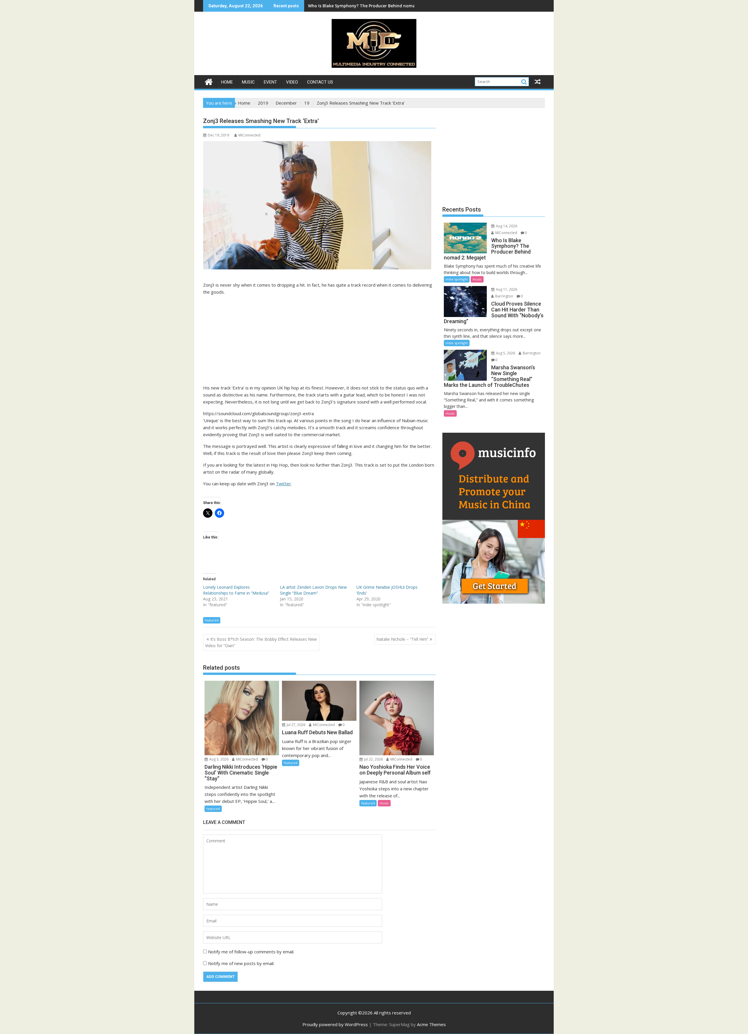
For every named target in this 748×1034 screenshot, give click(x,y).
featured (212, 620)
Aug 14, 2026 (506, 226)
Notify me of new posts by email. (241, 963)
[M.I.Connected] (209, 81)
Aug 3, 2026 (218, 759)
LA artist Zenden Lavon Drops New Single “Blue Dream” (313, 590)
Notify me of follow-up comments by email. (251, 952)
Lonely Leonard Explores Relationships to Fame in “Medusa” (236, 590)
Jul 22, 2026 (373, 759)
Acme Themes (431, 1024)
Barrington (503, 296)
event (270, 82)
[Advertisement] (319, 341)
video (292, 82)
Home (227, 82)
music (248, 82)
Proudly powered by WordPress (335, 1024)
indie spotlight (457, 279)
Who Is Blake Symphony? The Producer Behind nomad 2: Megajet (374, 5)
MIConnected (249, 135)
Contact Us (320, 82)
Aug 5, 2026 (505, 353)
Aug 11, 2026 (506, 289)
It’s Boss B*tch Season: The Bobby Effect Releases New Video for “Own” (261, 642)
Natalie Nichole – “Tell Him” (402, 639)
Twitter (283, 483)
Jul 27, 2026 (295, 724)
